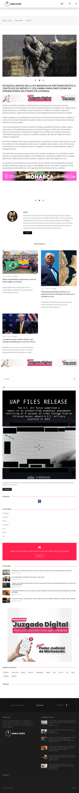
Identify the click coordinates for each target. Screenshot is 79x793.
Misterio (14, 676)
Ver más (27, 232)
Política (4, 521)
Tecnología (5, 513)
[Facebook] (76, 4)
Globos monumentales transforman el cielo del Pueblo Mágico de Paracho (19, 280)
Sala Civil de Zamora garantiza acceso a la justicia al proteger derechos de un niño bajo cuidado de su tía (61, 766)
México (48, 672)
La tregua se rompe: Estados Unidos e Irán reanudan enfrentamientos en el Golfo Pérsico (18, 340)
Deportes (5, 517)
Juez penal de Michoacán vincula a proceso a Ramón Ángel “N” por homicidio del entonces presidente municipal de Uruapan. (62, 748)
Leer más (7, 489)
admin (20, 20)
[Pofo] (12, 3)
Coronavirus (39, 672)
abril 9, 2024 (6, 20)
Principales (5, 525)
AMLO (72, 672)
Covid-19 (61, 672)
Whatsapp (6, 676)
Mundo (28, 20)
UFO (3, 536)
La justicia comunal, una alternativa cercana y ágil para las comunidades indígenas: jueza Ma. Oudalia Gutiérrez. (62, 757)
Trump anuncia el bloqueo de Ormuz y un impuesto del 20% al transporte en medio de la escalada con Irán (57, 294)
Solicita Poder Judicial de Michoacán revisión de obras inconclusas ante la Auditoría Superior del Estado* (62, 722)
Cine (3, 528)
